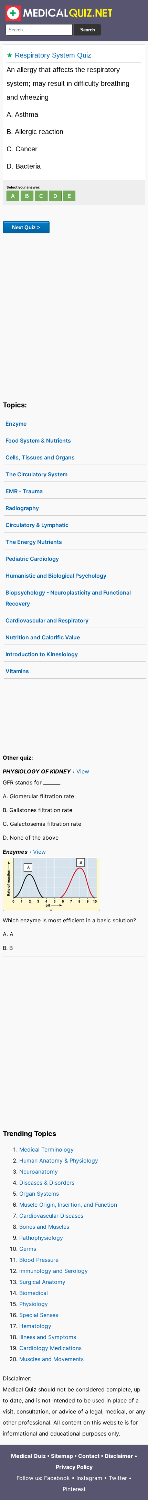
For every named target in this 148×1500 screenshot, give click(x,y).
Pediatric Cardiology (32, 558)
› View (81, 771)
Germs (27, 1248)
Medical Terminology (46, 1149)
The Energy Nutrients (34, 541)
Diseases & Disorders (46, 1182)
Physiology (33, 1303)
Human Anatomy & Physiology (58, 1160)
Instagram (89, 1477)
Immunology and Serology (53, 1270)
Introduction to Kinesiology (42, 654)
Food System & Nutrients (38, 440)
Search (87, 29)
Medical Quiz (28, 1455)
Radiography (22, 508)
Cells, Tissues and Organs (40, 457)
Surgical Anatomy (42, 1281)
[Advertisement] (74, 316)
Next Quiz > (26, 227)
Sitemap (62, 1455)
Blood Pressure (39, 1259)
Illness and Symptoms (47, 1337)
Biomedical (33, 1292)
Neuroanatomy (38, 1171)
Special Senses (38, 1314)
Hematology (35, 1325)
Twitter (118, 1477)
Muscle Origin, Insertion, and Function (68, 1204)
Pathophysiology (41, 1237)
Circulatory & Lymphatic (37, 524)
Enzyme (16, 423)
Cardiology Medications (50, 1348)
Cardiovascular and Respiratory (47, 620)
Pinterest (74, 1489)
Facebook (57, 1477)
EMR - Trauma (24, 491)
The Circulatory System (36, 474)
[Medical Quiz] (59, 13)
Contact (88, 1455)
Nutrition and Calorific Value (43, 637)
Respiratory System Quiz (53, 55)
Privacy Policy (74, 1466)
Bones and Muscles (44, 1226)
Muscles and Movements (51, 1359)
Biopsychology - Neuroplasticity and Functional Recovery (68, 598)
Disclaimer (119, 1455)
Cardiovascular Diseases (51, 1215)
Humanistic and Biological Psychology (56, 575)
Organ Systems (39, 1193)
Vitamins (17, 671)
